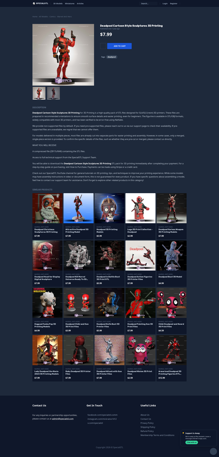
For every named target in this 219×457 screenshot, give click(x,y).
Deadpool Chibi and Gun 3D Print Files (77, 325)
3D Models (57, 3)
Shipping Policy (148, 427)
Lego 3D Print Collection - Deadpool (140, 230)
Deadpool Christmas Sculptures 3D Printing (46, 230)
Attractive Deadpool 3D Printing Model (77, 230)
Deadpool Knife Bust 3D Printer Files (108, 325)
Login (165, 3)
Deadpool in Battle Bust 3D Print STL (108, 278)
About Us (145, 414)
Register (173, 3)
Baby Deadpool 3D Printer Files (78, 372)
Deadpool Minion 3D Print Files (139, 372)
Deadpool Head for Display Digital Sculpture (47, 278)
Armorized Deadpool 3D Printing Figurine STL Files (170, 372)
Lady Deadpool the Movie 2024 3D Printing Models (46, 372)
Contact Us (146, 419)
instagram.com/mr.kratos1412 (102, 419)
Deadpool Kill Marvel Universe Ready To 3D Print (76, 278)
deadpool (112, 57)
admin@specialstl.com (63, 418)
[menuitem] (39, 93)
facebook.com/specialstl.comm (102, 414)
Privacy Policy (147, 423)
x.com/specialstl (95, 423)
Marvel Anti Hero (64, 16)
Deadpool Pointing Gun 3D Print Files (140, 325)
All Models (43, 16)
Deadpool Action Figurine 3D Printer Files (139, 278)
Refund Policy (147, 431)
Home (34, 16)
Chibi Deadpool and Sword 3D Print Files (171, 325)
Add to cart (120, 46)
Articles (80, 3)
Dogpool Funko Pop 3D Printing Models (45, 325)
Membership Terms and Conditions (157, 435)
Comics (53, 16)
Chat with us (191, 442)
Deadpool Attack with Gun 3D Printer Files (109, 372)
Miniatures (69, 3)
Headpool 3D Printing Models (107, 230)
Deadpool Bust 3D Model (170, 277)
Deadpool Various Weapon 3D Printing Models (171, 230)
